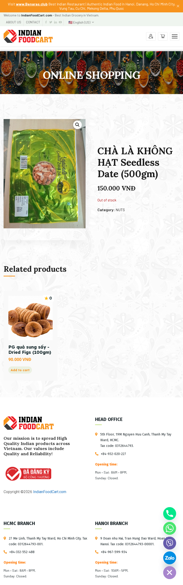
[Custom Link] (169, 557)
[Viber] (169, 543)
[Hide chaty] (169, 572)
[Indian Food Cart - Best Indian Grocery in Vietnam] (28, 36)
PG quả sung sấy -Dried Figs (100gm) (29, 349)
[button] (77, 124)
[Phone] (169, 513)
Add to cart (20, 370)
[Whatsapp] (169, 528)
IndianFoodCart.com (49, 492)
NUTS (120, 209)
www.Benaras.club (32, 4)
